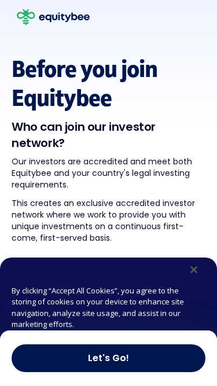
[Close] (193, 269)
